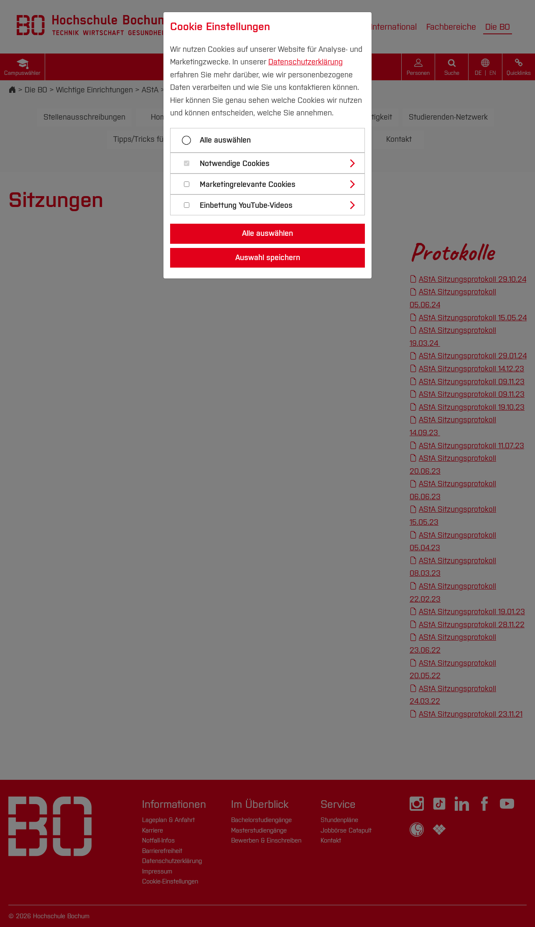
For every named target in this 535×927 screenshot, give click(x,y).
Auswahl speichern (267, 257)
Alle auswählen (225, 140)
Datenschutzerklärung (305, 61)
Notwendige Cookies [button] (235, 163)
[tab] (271, 163)
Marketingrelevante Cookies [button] (248, 184)
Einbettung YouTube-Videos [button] (246, 205)
